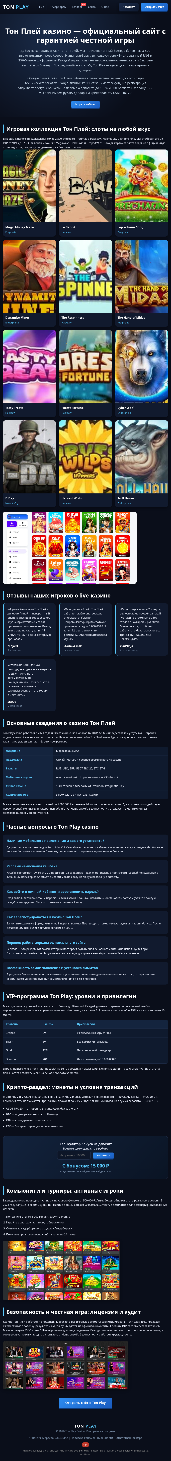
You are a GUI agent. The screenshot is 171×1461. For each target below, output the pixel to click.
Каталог (77, 7)
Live (41, 7)
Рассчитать (103, 1155)
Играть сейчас (85, 104)
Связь (92, 7)
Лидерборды (58, 7)
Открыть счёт (154, 7)
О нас (105, 7)
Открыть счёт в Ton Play (85, 1402)
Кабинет (129, 7)
